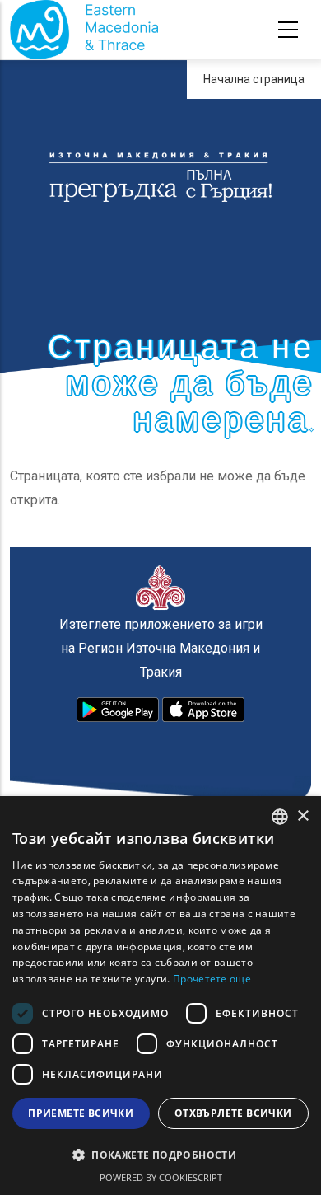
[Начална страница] (84, 29)
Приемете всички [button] (80, 1113)
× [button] (302, 816)
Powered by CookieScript (161, 1177)
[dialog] (160, 995)
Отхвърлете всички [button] (233, 1113)
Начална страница (254, 79)
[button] (160, 1155)
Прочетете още (212, 979)
